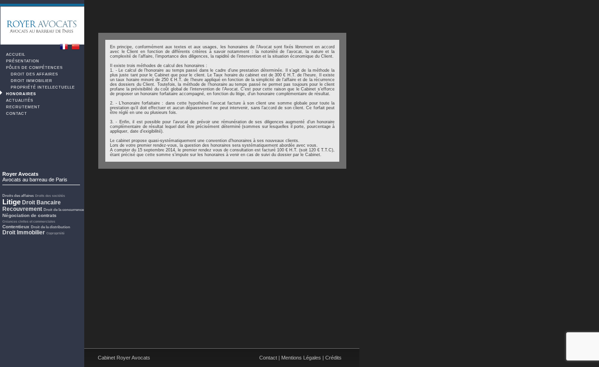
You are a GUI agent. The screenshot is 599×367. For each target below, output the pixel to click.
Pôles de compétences (34, 68)
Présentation (22, 61)
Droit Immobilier (30, 81)
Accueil (15, 54)
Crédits (333, 357)
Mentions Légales (301, 357)
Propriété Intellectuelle (42, 87)
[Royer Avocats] (64, 46)
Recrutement (22, 107)
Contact (16, 114)
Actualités (19, 100)
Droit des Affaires (33, 74)
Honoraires (20, 94)
